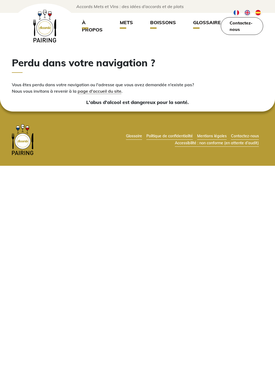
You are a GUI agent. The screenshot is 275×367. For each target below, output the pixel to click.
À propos (92, 26)
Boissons (163, 22)
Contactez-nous (241, 26)
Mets (126, 22)
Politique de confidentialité (169, 136)
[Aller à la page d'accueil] (22, 139)
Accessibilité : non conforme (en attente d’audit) (217, 143)
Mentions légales (212, 136)
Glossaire (207, 22)
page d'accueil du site (99, 91)
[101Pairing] (45, 26)
